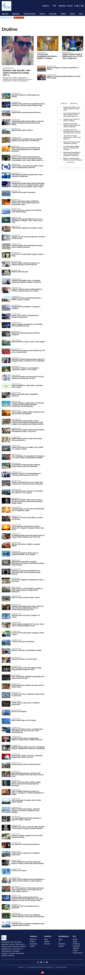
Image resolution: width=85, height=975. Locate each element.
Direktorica (76, 944)
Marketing (62, 6)
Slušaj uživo (19, 17)
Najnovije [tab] (64, 103)
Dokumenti (76, 946)
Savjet (75, 941)
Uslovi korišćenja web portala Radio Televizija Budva (40, 967)
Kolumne (47, 944)
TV (59, 941)
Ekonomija (52, 14)
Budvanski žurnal (29, 14)
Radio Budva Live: (7, 17)
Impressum (21, 967)
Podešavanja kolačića (61, 967)
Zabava (46, 941)
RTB (54, 6)
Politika (63, 14)
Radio (60, 939)
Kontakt (70, 6)
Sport (46, 939)
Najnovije (5, 14)
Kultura (72, 14)
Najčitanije (15, 14)
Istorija (75, 939)
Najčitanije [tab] (73, 103)
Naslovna (45, 6)
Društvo (42, 14)
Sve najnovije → (71, 162)
